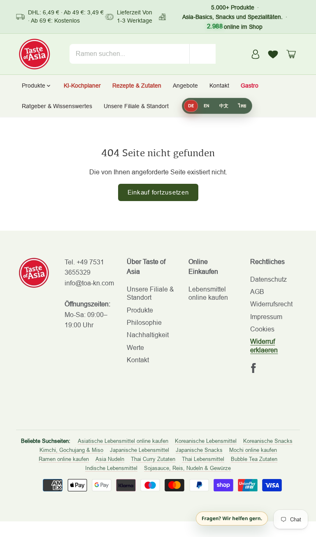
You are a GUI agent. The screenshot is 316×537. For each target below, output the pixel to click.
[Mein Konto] (255, 54)
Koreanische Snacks (268, 441)
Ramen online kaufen (64, 459)
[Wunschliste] (273, 53)
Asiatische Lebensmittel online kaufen (123, 441)
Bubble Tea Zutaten (254, 459)
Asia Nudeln (109, 459)
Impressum (266, 316)
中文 (223, 106)
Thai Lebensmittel (203, 459)
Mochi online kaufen (253, 450)
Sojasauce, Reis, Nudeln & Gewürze (187, 468)
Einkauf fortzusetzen (158, 192)
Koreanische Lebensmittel (206, 441)
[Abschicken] (202, 54)
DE (191, 106)
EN (206, 106)
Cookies (262, 329)
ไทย (242, 106)
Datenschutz (268, 279)
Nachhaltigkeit (148, 334)
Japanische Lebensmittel (139, 450)
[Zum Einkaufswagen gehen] (291, 54)
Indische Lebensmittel (111, 468)
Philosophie (144, 322)
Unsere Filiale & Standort (136, 106)
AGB (257, 291)
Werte (135, 347)
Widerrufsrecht (271, 304)
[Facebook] (253, 368)
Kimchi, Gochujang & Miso (71, 450)
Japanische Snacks (199, 450)
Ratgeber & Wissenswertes (57, 106)
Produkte (140, 310)
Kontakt (138, 359)
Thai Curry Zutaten (153, 459)
